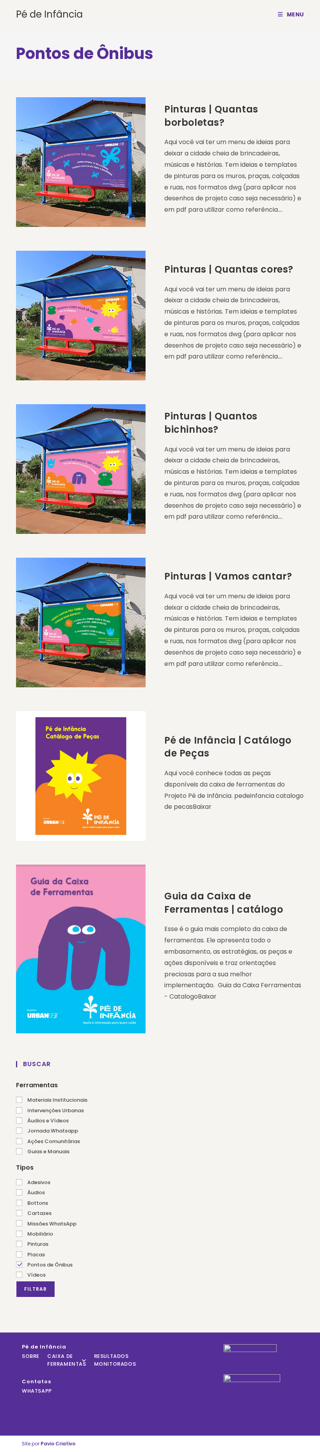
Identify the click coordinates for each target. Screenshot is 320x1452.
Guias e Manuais (47, 1151)
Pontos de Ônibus (49, 1264)
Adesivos (38, 1182)
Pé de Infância (49, 14)
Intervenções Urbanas (55, 1110)
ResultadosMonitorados (115, 1360)
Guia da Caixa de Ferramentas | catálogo (223, 903)
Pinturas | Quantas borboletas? (211, 116)
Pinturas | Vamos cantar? (228, 576)
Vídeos (36, 1275)
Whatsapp (37, 1391)
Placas (35, 1254)
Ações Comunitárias (53, 1141)
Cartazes (39, 1213)
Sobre (30, 1356)
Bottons (37, 1203)
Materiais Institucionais (56, 1100)
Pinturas (37, 1244)
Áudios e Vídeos (47, 1120)
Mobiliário (39, 1234)
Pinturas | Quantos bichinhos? (211, 423)
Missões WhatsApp (51, 1223)
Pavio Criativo (58, 1443)
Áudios (35, 1192)
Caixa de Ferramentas (66, 1360)
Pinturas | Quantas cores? (228, 269)
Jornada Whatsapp (52, 1130)
